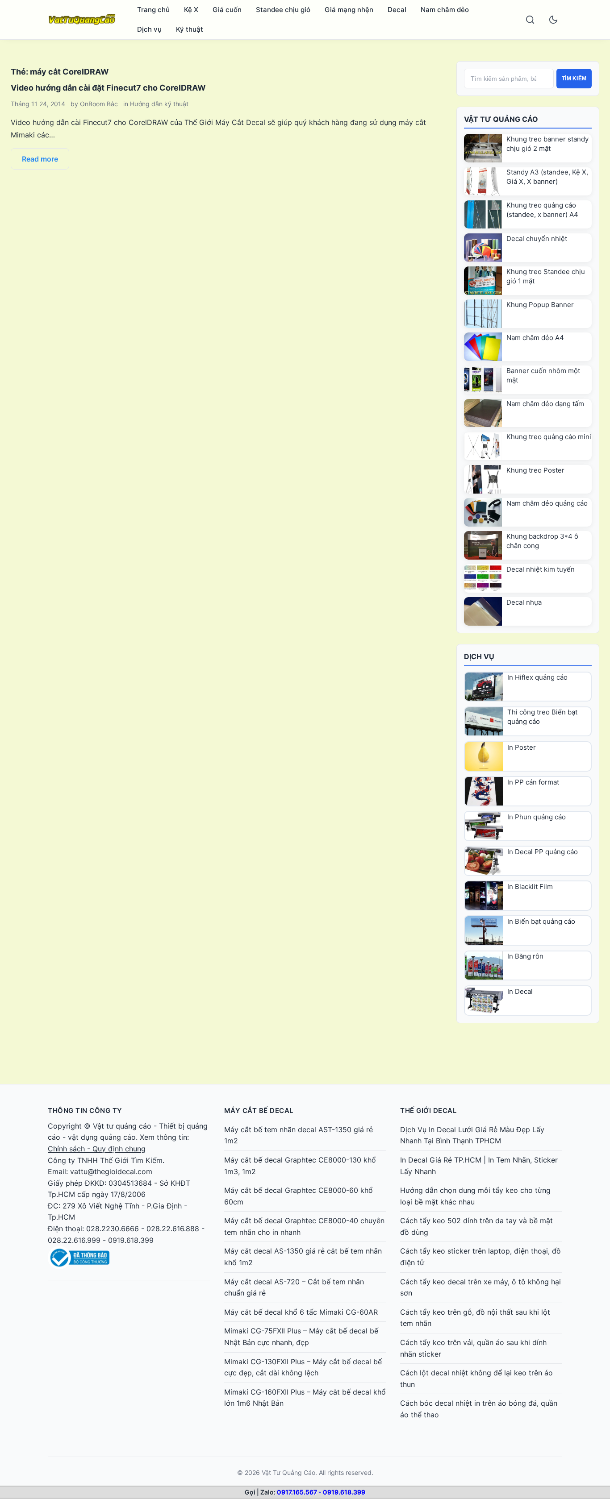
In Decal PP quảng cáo (542, 851)
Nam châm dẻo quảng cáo (547, 503)
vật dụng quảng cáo (102, 1137)
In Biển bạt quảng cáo (541, 921)
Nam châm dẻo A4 (535, 337)
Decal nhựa (524, 602)
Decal (397, 9)
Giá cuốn (227, 9)
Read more (40, 158)
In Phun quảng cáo (536, 817)
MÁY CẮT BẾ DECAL (258, 1110)
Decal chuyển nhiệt (536, 238)
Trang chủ (153, 9)
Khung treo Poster (535, 470)
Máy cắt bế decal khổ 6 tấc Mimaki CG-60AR (301, 1312)
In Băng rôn (525, 956)
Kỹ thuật (189, 29)
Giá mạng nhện (349, 9)
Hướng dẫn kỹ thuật (159, 104)
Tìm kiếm (574, 78)
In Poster (521, 747)
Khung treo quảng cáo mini (548, 436)
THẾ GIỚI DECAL (428, 1110)
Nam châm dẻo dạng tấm (545, 403)
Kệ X (191, 9)
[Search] (530, 20)
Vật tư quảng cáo (122, 1125)
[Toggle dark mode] (553, 20)
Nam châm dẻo (445, 9)
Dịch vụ (149, 29)
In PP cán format (533, 782)
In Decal (520, 991)
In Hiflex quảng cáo (537, 677)
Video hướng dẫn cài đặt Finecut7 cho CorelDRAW (108, 87)
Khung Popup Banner (540, 304)
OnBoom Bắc (99, 104)
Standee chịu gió (283, 9)
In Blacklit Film (530, 886)
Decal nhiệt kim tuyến (540, 569)
